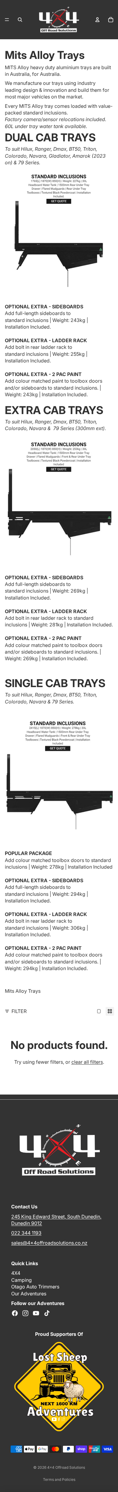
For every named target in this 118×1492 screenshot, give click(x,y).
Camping (21, 1280)
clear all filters (87, 1062)
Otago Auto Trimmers (35, 1287)
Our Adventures (28, 1293)
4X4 (15, 1273)
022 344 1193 (26, 1233)
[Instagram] (25, 1313)
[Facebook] (14, 1313)
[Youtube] (36, 1313)
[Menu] (7, 20)
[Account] (97, 19)
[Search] (20, 19)
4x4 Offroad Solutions (66, 1467)
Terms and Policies (59, 1479)
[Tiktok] (47, 1313)
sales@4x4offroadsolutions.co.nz (49, 1243)
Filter (19, 1011)
